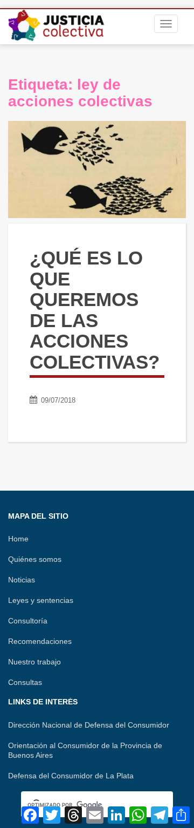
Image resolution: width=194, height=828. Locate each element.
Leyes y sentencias (40, 600)
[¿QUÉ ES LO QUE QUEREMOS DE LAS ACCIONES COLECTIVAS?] (97, 169)
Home (18, 538)
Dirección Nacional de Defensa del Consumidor (88, 725)
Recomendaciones (40, 641)
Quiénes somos (34, 559)
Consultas (25, 682)
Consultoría (27, 620)
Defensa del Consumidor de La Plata (71, 775)
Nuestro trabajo (34, 661)
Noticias (21, 579)
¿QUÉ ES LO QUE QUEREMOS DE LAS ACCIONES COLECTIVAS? (95, 309)
